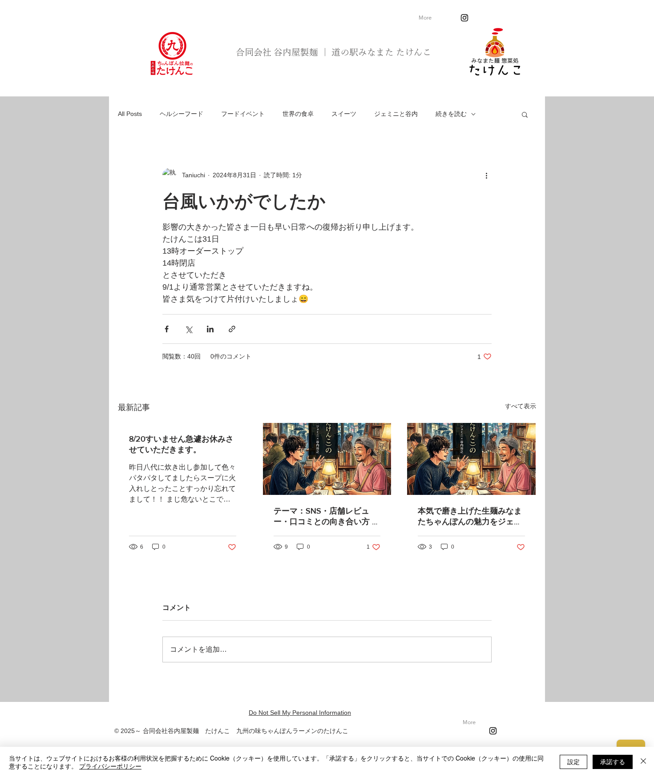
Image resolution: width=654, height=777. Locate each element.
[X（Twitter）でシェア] (188, 329)
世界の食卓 (298, 113)
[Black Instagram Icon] (464, 18)
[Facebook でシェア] (166, 329)
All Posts (130, 113)
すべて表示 (520, 406)
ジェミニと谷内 (396, 113)
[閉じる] (643, 762)
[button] (525, 114)
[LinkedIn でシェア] (210, 329)
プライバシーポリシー (110, 765)
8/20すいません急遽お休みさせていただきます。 (181, 444)
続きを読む (451, 113)
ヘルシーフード (181, 113)
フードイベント (243, 113)
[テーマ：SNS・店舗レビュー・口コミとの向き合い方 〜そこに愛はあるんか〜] (327, 459)
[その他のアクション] (486, 175)
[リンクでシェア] (232, 329)
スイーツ (343, 113)
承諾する (612, 761)
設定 (573, 761)
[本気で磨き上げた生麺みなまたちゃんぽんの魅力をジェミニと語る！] (471, 459)
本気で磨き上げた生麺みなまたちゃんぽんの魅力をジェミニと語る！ (470, 516)
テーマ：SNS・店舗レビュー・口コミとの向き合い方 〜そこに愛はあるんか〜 (327, 516)
